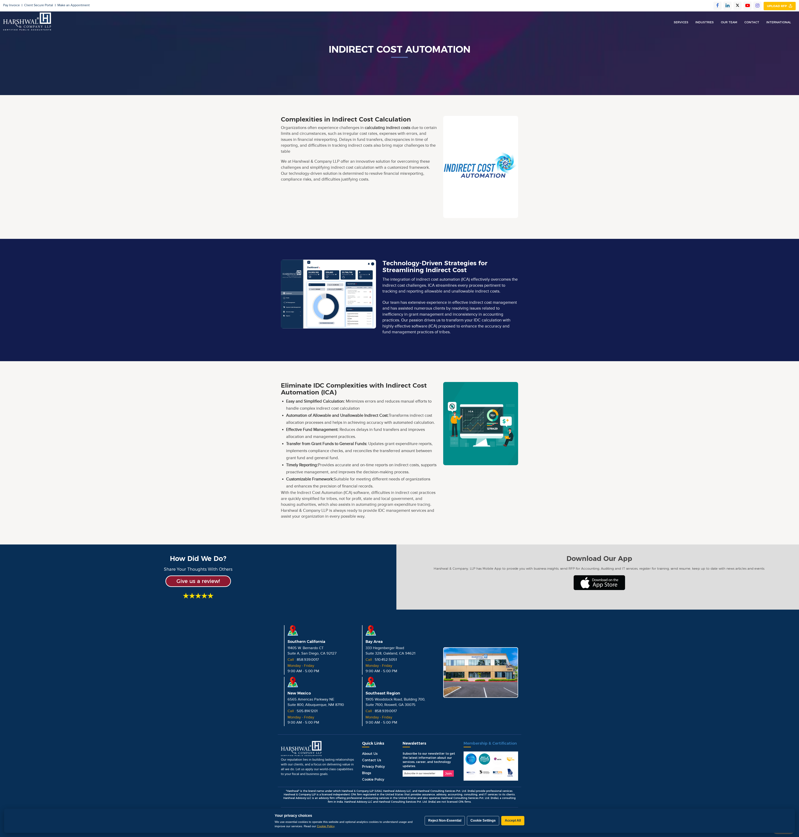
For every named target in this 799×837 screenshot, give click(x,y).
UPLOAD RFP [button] (778, 6)
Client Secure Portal (40, 5)
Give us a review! (198, 581)
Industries (704, 22)
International (778, 22)
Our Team (729, 22)
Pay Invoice (12, 5)
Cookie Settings (483, 820)
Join (448, 773)
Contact (751, 22)
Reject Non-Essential (444, 820)
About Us (370, 754)
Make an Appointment (73, 5)
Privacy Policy (373, 767)
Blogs (366, 773)
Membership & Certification (490, 743)
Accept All (513, 820)
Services (681, 22)
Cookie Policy (373, 779)
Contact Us (371, 760)
